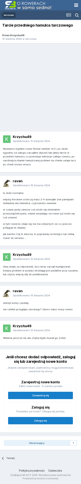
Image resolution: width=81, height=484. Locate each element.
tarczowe (31, 38)
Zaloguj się (40, 420)
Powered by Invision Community (40, 478)
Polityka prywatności (32, 470)
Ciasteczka (55, 470)
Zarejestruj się (40, 395)
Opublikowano (31, 141)
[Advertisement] (40, 87)
